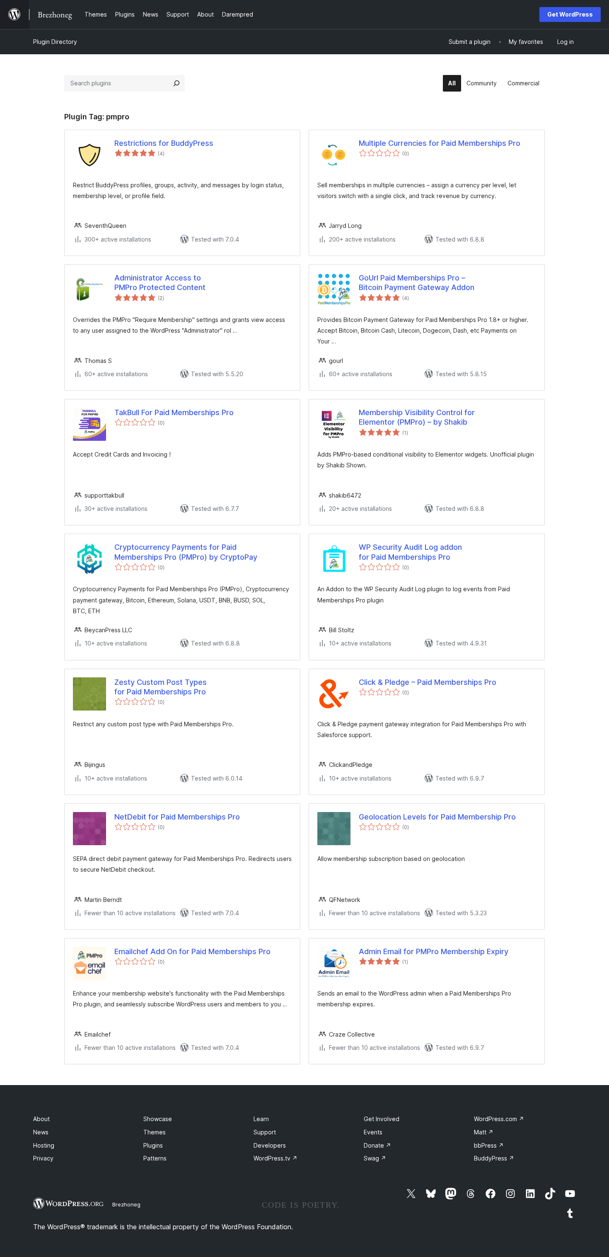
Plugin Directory (55, 41)
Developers (270, 1145)
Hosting (43, 1145)
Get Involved (381, 1118)
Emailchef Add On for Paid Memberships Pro (192, 951)
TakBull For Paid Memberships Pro (174, 412)
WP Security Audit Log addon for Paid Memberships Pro (410, 552)
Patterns (155, 1158)
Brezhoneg (126, 1204)
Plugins (153, 1145)
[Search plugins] (176, 83)
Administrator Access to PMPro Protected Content (159, 282)
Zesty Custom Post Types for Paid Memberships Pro (160, 687)
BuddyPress (494, 1158)
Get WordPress (570, 14)
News (40, 1132)
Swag (375, 1158)
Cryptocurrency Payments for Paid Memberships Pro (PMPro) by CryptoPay (185, 552)
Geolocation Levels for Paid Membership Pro (437, 816)
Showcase (157, 1118)
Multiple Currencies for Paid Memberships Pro (439, 143)
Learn (261, 1118)
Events (373, 1132)
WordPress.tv (275, 1158)
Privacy (43, 1158)
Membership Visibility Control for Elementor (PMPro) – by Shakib (417, 417)
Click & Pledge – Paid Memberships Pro (427, 682)
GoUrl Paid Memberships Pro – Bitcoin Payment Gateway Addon (416, 282)
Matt (483, 1132)
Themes (154, 1132)
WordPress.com (499, 1118)
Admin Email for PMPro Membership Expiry (433, 951)
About (41, 1118)
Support (265, 1132)
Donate (377, 1145)
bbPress (489, 1145)
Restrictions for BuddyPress (163, 143)
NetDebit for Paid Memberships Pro (177, 816)
